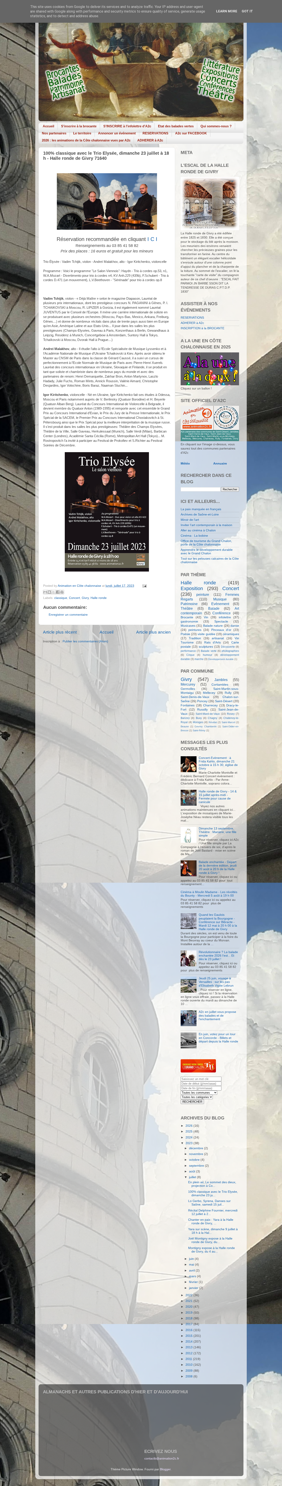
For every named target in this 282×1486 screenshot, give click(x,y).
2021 (189, 1301)
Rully (228, 692)
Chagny (212, 718)
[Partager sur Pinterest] (62, 592)
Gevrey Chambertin (205, 726)
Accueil (48, 126)
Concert (74, 598)
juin (192, 1258)
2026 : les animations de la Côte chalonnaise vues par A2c (86, 140)
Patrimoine (189, 604)
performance (188, 651)
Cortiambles (220, 684)
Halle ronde (99, 598)
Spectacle (221, 621)
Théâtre (187, 608)
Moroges (198, 722)
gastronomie (189, 621)
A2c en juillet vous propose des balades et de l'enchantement (217, 1015)
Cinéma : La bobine (194, 535)
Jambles (221, 680)
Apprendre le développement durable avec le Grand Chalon (207, 551)
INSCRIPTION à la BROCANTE (202, 328)
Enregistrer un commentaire (68, 614)
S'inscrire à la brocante (78, 126)
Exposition (192, 588)
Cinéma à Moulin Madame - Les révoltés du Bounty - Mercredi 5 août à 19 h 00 (209, 893)
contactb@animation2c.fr (161, 1458)
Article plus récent (60, 632)
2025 (189, 1131)
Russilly (202, 709)
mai (192, 1264)
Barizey (185, 718)
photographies (230, 651)
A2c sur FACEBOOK (191, 133)
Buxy (199, 718)
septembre (197, 1165)
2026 (189, 1125)
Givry (85, 598)
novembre (196, 1154)
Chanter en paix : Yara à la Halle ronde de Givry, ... (210, 1221)
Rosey (231, 713)
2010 (189, 1364)
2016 (189, 1330)
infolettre (225, 617)
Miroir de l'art (190, 519)
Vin (206, 617)
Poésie (185, 634)
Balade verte (208, 651)
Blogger (165, 1469)
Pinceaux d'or (221, 630)
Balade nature (213, 625)
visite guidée (206, 634)
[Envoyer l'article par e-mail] (144, 585)
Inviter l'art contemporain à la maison (206, 525)
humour (207, 654)
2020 (189, 1306)
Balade (213, 608)
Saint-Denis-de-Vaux (195, 697)
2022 (189, 1295)
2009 (189, 1370)
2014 (189, 1341)
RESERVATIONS (155, 133)
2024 (189, 1137)
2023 (189, 1143)
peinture (202, 594)
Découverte (228, 646)
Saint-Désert (223, 701)
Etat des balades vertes (176, 126)
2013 (189, 1347)
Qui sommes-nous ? (216, 126)
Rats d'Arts (212, 642)
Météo (185, 463)
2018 (189, 1318)
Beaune (185, 726)
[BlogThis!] (49, 592)
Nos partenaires (54, 133)
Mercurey (188, 684)
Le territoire (82, 133)
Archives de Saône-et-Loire (200, 514)
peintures (194, 630)
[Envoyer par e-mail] (45, 592)
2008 (189, 1376)
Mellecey (209, 692)
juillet (193, 1177)
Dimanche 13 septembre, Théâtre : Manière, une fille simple (217, 832)
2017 (189, 1324)
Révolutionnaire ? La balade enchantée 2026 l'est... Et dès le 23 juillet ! (218, 955)
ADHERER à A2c (150, 140)
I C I (152, 239)
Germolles (188, 688)
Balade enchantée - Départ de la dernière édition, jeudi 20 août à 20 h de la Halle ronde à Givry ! (218, 867)
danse (234, 625)
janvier (194, 1288)
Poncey (202, 701)
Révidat (213, 722)
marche (199, 659)
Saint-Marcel (228, 722)
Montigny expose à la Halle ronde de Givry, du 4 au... (211, 1249)
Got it (247, 11)
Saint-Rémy (199, 730)
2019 (189, 1312)
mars (193, 1276)
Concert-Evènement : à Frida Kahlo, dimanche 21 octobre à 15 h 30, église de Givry (218, 763)
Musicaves (188, 625)
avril (192, 1270)
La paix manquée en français (201, 509)
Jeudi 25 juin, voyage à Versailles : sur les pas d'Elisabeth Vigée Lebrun (216, 982)
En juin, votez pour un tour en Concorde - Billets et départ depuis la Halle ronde (218, 1038)
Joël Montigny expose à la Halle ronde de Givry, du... (210, 1240)
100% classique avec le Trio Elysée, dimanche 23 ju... (213, 1193)
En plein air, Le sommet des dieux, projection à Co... (212, 1184)
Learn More (226, 11)
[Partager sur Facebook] (58, 592)
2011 (189, 1359)
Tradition (195, 638)
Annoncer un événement (117, 133)
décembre (196, 1148)
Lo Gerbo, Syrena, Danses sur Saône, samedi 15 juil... (209, 1202)
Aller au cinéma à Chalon (198, 530)
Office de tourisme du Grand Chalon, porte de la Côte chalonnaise (206, 542)
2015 (189, 1335)
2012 (189, 1353)
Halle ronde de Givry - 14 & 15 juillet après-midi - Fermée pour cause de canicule (218, 797)
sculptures (206, 646)
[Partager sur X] (53, 592)
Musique (220, 599)
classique (60, 598)
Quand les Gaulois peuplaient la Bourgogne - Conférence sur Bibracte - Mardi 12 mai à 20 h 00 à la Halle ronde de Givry (218, 922)
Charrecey (210, 705)
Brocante (187, 617)
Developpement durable (221, 659)
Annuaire (220, 463)
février (194, 1282)
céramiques (231, 634)
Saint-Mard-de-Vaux (208, 713)
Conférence (221, 613)
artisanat (218, 638)
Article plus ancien (153, 632)
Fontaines (188, 705)
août (192, 1171)
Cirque (190, 654)
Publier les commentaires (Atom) (85, 641)
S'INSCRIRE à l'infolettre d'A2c (127, 126)
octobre (194, 1159)
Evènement (220, 604)
